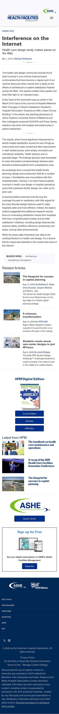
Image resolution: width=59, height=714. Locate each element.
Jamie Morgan (43, 352)
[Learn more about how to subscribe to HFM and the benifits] (29, 544)
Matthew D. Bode (46, 284)
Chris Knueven (29, 287)
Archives (29, 421)
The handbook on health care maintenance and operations (42, 445)
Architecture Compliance (19, 259)
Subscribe (29, 566)
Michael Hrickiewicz (23, 58)
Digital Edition (29, 379)
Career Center (29, 518)
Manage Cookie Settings (35, 664)
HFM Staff (42, 321)
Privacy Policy (27, 657)
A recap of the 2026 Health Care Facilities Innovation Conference (41, 463)
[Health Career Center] (29, 505)
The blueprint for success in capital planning (38, 278)
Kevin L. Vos (32, 290)
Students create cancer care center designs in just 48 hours (39, 344)
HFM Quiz (29, 428)
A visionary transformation (32, 315)
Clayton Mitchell (44, 287)
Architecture (31, 256)
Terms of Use (13, 664)
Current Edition (29, 413)
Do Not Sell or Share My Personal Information (27, 661)
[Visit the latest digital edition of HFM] (29, 396)
